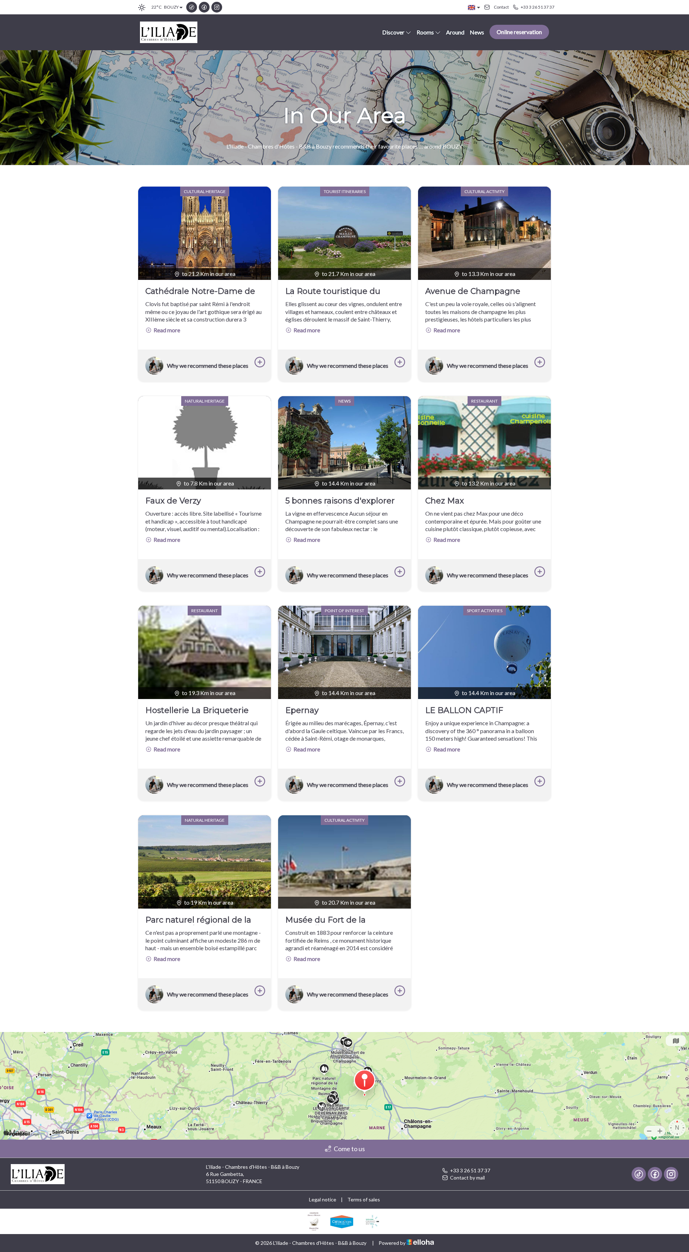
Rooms (425, 32)
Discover (393, 32)
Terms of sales (363, 1199)
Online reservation (519, 31)
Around (455, 32)
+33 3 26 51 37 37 (470, 1170)
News (477, 32)
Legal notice (322, 1199)
